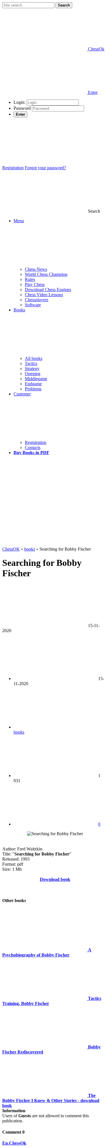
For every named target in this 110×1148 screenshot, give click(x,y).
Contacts (32, 447)
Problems (33, 388)
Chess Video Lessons (44, 294)
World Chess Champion (46, 274)
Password (22, 108)
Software (33, 304)
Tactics (31, 363)
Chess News (36, 269)
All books (33, 358)
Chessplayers (36, 299)
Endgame (33, 383)
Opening (32, 373)
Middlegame (36, 378)
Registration (13, 167)
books (19, 732)
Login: (19, 102)
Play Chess (35, 284)
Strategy (32, 368)
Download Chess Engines (48, 289)
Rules (30, 279)
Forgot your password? (45, 167)
